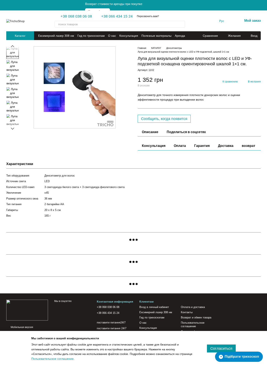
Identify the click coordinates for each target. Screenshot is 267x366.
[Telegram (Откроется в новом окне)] (198, 21)
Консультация (128, 35)
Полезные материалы (156, 35)
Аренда (180, 35)
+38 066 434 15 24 (117, 16)
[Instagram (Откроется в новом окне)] (193, 21)
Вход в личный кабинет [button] (154, 307)
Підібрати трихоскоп (242, 356)
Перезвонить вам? (148, 16)
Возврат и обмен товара (196, 317)
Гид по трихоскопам (91, 35)
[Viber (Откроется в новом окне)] (203, 21)
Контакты (187, 312)
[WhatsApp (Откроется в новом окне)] (208, 21)
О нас (112, 35)
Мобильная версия (21, 327)
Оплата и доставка (193, 307)
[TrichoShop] (27, 309)
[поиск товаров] (181, 24)
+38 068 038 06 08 (76, 16)
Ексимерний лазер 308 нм (56, 35)
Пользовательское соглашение (192, 324)
